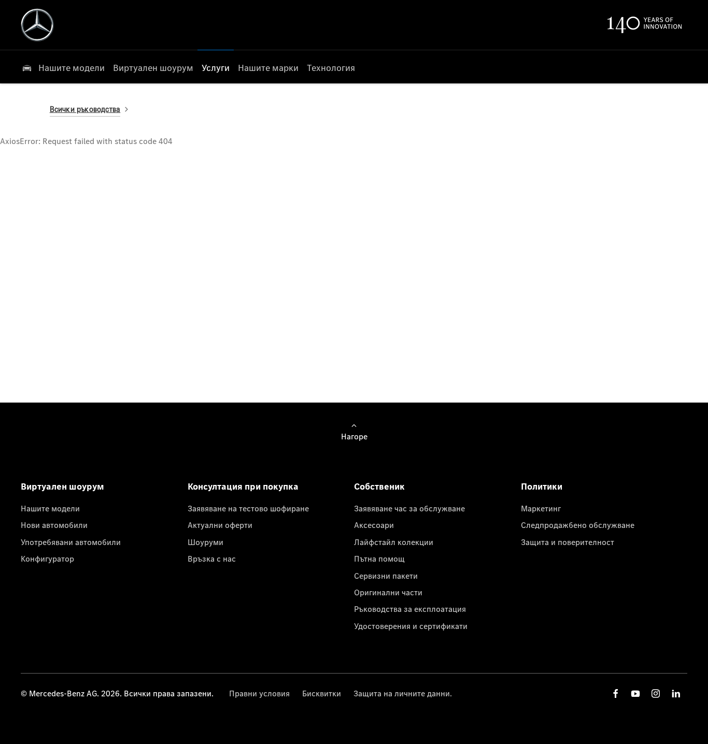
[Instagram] (655, 693)
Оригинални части (388, 592)
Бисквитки (321, 693)
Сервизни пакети (386, 575)
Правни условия (259, 693)
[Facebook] (616, 693)
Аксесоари (374, 525)
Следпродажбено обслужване (577, 525)
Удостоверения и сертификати (411, 626)
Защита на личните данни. (402, 693)
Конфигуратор (47, 558)
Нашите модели (50, 508)
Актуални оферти (220, 525)
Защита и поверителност (567, 542)
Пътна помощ (379, 558)
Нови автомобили (54, 525)
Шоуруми (205, 542)
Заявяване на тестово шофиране (248, 508)
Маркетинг (541, 508)
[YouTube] (635, 693)
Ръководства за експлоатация (410, 609)
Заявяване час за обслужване (409, 508)
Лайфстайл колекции (393, 542)
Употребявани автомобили (71, 542)
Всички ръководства (85, 109)
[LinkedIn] (676, 693)
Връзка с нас (212, 558)
